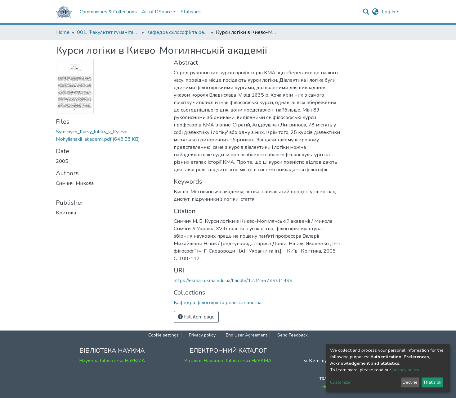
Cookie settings (163, 335)
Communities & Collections (108, 11)
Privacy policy (202, 335)
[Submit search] (366, 12)
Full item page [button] (199, 316)
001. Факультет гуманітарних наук (108, 32)
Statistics (191, 11)
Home (62, 32)
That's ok (432, 382)
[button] (375, 12)
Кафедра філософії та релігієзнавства (177, 32)
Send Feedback (292, 335)
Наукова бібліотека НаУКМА (112, 360)
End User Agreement (246, 335)
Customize (340, 382)
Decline (410, 382)
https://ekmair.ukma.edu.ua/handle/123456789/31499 (233, 280)
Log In (388, 11)
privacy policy (405, 370)
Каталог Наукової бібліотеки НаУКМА (228, 360)
